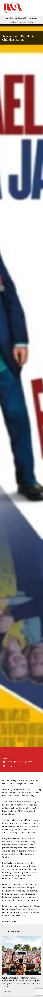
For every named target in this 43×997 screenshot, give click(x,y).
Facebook (9, 762)
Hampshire (33, 18)
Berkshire (9, 18)
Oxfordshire (14, 22)
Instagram (20, 762)
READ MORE (8, 991)
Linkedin (9, 766)
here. (16, 921)
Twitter (30, 762)
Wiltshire (30, 22)
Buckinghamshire (21, 18)
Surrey (22, 22)
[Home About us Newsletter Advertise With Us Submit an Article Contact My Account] (38, 8)
